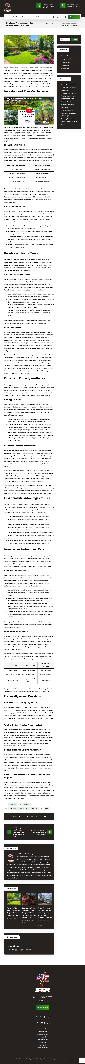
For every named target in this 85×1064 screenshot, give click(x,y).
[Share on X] (24, 816)
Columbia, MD (43, 1037)
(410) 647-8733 (46, 997)
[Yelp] (61, 17)
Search (75, 39)
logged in (17, 950)
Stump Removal (23, 808)
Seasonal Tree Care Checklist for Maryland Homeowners (67, 104)
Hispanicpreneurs (69, 1059)
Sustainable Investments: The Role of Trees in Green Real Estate (69, 87)
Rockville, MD (42, 1045)
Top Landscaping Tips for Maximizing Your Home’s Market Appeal (68, 113)
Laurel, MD (42, 1042)
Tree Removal (10, 675)
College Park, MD (42, 1034)
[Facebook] (53, 17)
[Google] (65, 17)
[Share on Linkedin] (36, 816)
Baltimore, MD (42, 1029)
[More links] (47, 17)
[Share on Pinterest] (28, 816)
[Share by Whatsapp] (40, 816)
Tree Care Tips (13, 808)
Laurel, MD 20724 (42, 1001)
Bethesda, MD (42, 1031)
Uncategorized (65, 68)
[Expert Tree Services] (7, 7)
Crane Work (42, 923)
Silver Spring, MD (43, 1048)
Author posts (11, 848)
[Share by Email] (44, 816)
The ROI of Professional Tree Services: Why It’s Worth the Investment (68, 96)
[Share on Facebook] (19, 816)
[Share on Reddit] (32, 816)
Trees (46, 808)
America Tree (13, 804)
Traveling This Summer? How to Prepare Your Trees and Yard (69, 121)
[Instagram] (57, 17)
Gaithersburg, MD (43, 1039)
